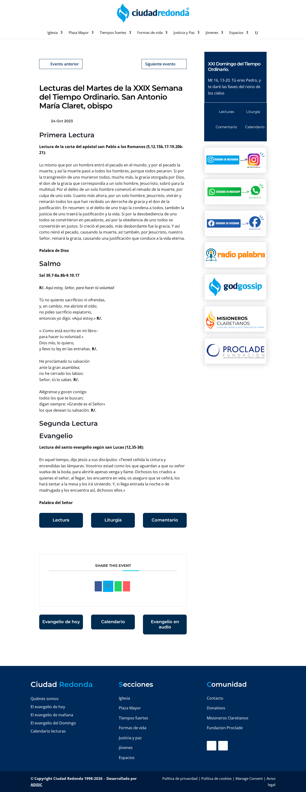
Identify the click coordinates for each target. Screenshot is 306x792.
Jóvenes (212, 33)
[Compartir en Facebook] (98, 586)
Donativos (216, 708)
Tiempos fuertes (113, 33)
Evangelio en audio (165, 624)
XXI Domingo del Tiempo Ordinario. (234, 66)
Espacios (236, 33)
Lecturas (226, 111)
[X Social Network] (108, 586)
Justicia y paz (130, 737)
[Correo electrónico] (126, 586)
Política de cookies (216, 778)
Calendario (113, 621)
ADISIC (36, 784)
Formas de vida (150, 33)
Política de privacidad (179, 778)
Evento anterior (64, 64)
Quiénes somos (45, 698)
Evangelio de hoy (61, 621)
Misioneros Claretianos (227, 718)
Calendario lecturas (48, 731)
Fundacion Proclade (225, 727)
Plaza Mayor (79, 33)
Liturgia (113, 520)
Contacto (215, 698)
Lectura (61, 520)
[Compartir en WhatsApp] (118, 586)
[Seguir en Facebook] (211, 745)
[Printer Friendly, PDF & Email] (172, 542)
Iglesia (52, 33)
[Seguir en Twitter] (223, 745)
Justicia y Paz (184, 33)
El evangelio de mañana (52, 715)
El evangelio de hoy (48, 706)
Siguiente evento (160, 64)
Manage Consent (249, 778)
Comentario (165, 520)
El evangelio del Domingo (53, 723)
